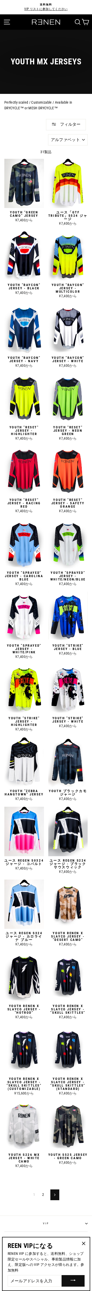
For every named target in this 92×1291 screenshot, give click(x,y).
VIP (46, 1223)
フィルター (69, 124)
